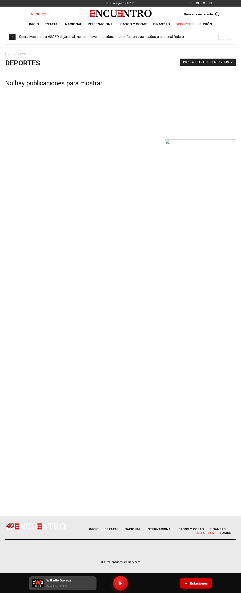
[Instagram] (197, 3)
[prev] (221, 37)
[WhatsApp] (211, 3)
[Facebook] (191, 3)
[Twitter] (204, 3)
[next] (229, 37)
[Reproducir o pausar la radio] (120, 583)
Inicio (8, 54)
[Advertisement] (200, 101)
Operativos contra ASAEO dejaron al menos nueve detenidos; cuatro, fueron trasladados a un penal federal (102, 37)
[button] (202, 14)
